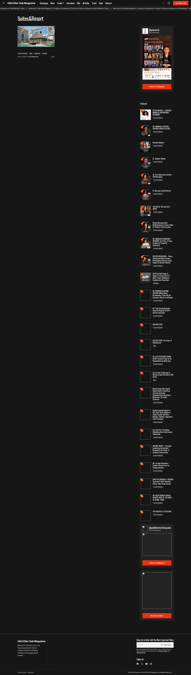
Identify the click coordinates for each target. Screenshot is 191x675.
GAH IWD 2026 (157, 324)
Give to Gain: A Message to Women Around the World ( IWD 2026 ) (163, 375)
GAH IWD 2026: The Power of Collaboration (162, 342)
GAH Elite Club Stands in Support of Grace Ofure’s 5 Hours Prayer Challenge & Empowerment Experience (161, 277)
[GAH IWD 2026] (145, 328)
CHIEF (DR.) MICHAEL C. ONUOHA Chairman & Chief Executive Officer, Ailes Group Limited (163, 481)
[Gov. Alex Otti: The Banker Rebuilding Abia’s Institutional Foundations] (145, 434)
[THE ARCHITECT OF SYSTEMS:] (145, 515)
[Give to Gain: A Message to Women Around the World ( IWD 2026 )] (145, 377)
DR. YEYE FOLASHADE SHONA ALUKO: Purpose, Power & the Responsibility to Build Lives (162, 359)
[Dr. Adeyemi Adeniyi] (145, 163)
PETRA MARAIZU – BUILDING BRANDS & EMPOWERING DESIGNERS (162, 112)
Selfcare (37, 53)
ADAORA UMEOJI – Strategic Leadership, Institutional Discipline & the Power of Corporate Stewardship (162, 449)
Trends (44, 53)
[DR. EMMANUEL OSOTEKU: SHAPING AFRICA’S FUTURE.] (145, 131)
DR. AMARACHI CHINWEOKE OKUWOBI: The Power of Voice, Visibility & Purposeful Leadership (162, 242)
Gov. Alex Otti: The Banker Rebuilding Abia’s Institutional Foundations (162, 432)
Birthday (156, 283)
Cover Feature (22, 53)
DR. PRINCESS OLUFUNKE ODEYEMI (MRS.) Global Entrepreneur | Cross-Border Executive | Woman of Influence (163, 294)
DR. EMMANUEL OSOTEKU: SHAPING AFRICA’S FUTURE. (161, 128)
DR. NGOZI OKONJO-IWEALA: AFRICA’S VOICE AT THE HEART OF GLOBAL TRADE (162, 497)
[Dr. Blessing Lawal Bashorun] (145, 195)
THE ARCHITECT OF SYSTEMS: (162, 511)
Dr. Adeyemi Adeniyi (159, 159)
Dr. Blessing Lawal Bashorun (162, 191)
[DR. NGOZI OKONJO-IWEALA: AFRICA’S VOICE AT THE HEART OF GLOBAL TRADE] (145, 499)
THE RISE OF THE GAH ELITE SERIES (161, 208)
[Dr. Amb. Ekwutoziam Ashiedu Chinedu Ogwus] (145, 179)
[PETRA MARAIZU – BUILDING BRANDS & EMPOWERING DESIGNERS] (145, 114)
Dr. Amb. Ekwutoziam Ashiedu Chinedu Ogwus (162, 176)
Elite (31, 53)
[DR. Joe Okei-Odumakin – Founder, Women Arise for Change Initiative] (145, 467)
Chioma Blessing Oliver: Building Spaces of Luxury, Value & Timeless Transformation (163, 225)
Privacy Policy (163, 651)
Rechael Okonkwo (158, 143)
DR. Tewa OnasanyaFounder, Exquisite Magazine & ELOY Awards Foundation (161, 310)
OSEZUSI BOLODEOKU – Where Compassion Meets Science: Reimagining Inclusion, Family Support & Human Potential (163, 259)
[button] (3, 3)
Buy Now (31, 672)
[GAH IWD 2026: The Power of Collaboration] (145, 345)
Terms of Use (141, 652)
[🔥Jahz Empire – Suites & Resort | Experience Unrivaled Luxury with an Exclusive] (36, 36)
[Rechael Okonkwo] (145, 147)
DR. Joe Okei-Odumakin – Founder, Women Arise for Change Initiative (161, 465)
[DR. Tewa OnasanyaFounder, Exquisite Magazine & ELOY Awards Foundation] (145, 312)
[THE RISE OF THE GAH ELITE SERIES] (145, 211)
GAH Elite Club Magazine (21, 3)
